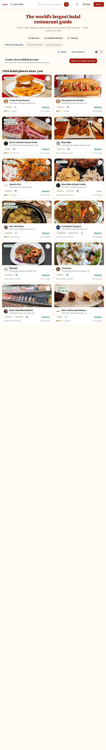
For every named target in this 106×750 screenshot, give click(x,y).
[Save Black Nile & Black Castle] (100, 162)
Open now (35, 38)
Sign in (99, 4)
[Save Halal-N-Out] (48, 162)
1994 (14, 45)
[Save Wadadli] (48, 246)
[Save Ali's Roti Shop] (48, 204)
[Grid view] (96, 52)
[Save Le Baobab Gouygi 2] (100, 204)
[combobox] (52, 4)
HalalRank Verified (54, 38)
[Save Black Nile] (100, 120)
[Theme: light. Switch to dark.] (77, 4)
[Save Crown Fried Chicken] (48, 78)
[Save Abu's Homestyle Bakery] (100, 288)
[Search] (66, 4)
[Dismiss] (100, 59)
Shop (88, 4)
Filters (63, 52)
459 (35, 45)
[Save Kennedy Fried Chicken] (100, 78)
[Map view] (101, 52)
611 (54, 45)
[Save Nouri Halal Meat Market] (48, 288)
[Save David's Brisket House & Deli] (48, 120)
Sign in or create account (83, 61)
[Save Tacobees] (100, 246)
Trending (74, 38)
